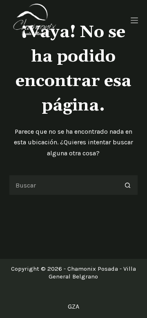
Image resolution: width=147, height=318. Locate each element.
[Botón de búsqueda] (128, 185)
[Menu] (134, 20)
